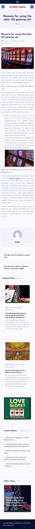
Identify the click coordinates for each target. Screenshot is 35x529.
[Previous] (26, 481)
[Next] (29, 481)
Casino (11, 41)
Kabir (6, 41)
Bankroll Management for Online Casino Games (16, 502)
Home (17, 24)
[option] (17, 498)
